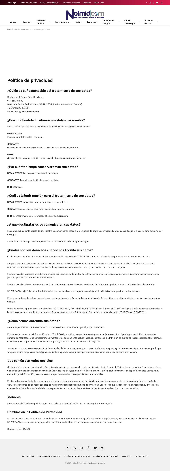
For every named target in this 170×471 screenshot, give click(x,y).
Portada (10, 29)
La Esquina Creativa (97, 463)
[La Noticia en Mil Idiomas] (85, 14)
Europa (26, 22)
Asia (77, 22)
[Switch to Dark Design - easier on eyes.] (161, 3)
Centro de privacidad (28, 3)
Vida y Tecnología (129, 22)
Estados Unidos (41, 22)
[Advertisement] (85, 53)
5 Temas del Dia (148, 22)
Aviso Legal (12, 3)
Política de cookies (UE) (49, 3)
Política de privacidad (71, 3)
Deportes (91, 22)
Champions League (108, 22)
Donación (87, 3)
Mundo (13, 22)
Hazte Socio (99, 3)
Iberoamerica (62, 22)
